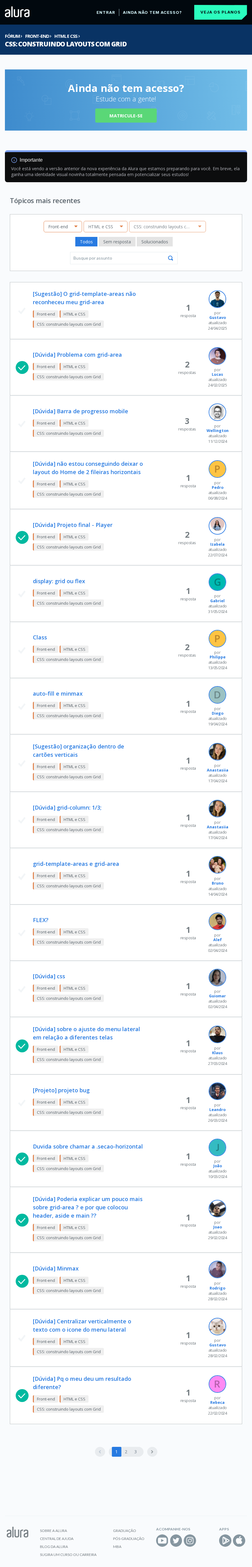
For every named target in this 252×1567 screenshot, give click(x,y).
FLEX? (41, 920)
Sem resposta (117, 242)
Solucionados (154, 242)
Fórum (12, 36)
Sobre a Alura (53, 1530)
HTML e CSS (65, 36)
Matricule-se (126, 115)
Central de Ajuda (56, 1538)
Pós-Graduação (128, 1538)
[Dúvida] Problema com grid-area (77, 354)
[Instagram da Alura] (190, 1540)
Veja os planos (220, 12)
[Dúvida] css (49, 976)
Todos (86, 242)
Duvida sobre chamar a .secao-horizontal (88, 1146)
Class (40, 637)
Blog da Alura (54, 1546)
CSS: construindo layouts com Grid (65, 44)
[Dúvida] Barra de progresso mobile (80, 411)
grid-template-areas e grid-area (76, 863)
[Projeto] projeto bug (61, 1090)
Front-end (37, 36)
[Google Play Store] (225, 1540)
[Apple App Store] (239, 1540)
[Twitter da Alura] (176, 1540)
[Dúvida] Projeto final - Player (72, 524)
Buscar (170, 258)
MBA (117, 1546)
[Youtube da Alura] (162, 1540)
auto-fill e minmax (58, 693)
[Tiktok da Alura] (204, 1540)
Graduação (124, 1530)
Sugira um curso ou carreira (68, 1554)
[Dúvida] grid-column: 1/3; (67, 807)
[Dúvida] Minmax (56, 1268)
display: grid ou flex (59, 581)
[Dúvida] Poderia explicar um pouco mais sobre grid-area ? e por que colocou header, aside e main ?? (88, 1207)
